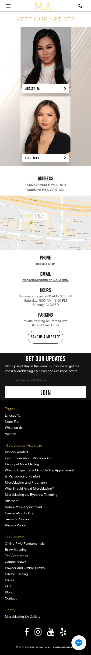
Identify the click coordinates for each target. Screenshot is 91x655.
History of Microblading (22, 464)
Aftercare (12, 501)
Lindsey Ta (13, 415)
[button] (78, 642)
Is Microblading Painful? (22, 476)
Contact (11, 598)
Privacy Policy (15, 525)
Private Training (16, 574)
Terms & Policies (17, 519)
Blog (8, 592)
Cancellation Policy (19, 513)
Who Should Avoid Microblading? (29, 488)
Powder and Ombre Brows (25, 568)
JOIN (45, 392)
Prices (9, 580)
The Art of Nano (16, 556)
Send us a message (45, 337)
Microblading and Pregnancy (26, 482)
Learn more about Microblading (28, 458)
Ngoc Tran (12, 421)
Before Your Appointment (23, 507)
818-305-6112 (45, 264)
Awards (10, 434)
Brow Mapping (16, 549)
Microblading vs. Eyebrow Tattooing (31, 494)
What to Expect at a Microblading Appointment (39, 470)
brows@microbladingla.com (45, 280)
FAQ (8, 586)
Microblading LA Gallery (22, 616)
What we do (14, 427)
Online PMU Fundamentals (25, 543)
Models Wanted (16, 452)
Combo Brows (15, 562)
